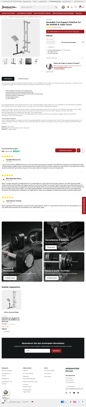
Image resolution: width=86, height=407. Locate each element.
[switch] (5, 401)
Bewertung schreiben (65, 150)
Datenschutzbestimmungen (30, 381)
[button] (49, 27)
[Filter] (78, 150)
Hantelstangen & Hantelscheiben (63, 13)
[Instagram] (66, 393)
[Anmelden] (71, 7)
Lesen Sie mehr (27, 1)
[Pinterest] (70, 393)
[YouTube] (74, 392)
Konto (46, 368)
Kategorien (5, 368)
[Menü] (8, 390)
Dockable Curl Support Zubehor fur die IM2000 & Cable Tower (11, 319)
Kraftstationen (5, 378)
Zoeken (56, 7)
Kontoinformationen (49, 370)
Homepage (4, 16)
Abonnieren (56, 350)
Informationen (27, 368)
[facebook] (78, 393)
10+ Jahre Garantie (28, 373)
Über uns (25, 370)
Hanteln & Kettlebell (7, 370)
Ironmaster (49, 19)
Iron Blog (79, 13)
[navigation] (5, 61)
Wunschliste (47, 373)
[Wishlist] (75, 7)
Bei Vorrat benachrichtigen (68, 42)
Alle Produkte (47, 376)
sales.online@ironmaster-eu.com (74, 388)
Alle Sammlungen (8, 13)
